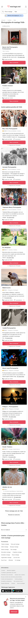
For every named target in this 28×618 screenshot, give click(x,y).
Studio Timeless (7, 447)
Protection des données (7, 574)
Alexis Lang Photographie (10, 368)
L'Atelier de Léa (7, 487)
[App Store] (6, 592)
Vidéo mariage (4, 546)
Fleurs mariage (15, 554)
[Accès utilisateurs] (26, 7)
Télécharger (14, 611)
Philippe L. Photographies (10, 406)
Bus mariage (14, 549)
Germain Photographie (9, 167)
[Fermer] (25, 596)
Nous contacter (14, 62)
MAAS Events (6, 288)
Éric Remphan (6, 247)
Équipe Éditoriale (5, 583)
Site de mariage (21, 583)
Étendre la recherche (14, 515)
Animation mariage (5, 554)
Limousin (3, 20)
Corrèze (9, 20)
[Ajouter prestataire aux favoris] (24, 30)
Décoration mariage (6, 552)
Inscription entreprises (6, 581)
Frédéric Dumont (7, 85)
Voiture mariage (5, 549)
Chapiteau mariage (17, 552)
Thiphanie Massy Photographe (11, 207)
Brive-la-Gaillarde (5, 530)
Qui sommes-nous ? (18, 581)
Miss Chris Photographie (9, 128)
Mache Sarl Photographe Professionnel (10, 48)
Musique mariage (14, 546)
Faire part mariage (15, 544)
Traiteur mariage (5, 544)
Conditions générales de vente (8, 572)
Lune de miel (16, 557)
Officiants (11, 560)
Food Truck (3, 560)
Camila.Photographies (9, 328)
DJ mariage (17, 560)
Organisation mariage (6, 557)
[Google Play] (17, 592)
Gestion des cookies (20, 574)
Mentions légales (11, 570)
